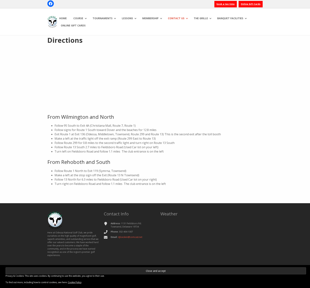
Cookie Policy (74, 282)
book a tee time (226, 4)
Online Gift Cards (250, 4)
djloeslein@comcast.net (130, 237)
